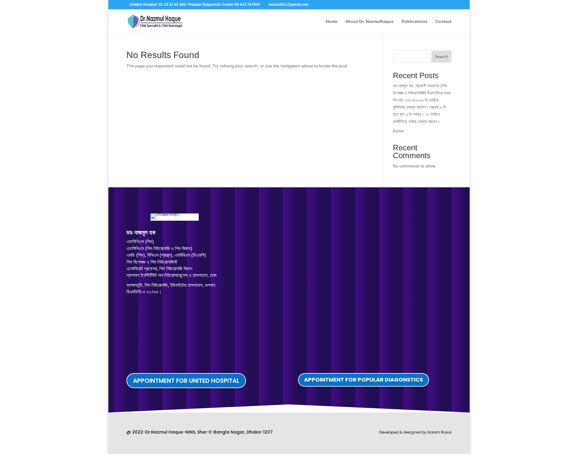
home (398, 130)
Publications (414, 21)
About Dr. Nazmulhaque (369, 21)
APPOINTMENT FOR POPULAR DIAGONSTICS (363, 379)
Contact (443, 21)
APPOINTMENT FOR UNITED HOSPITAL (186, 380)
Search (441, 56)
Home (331, 21)
